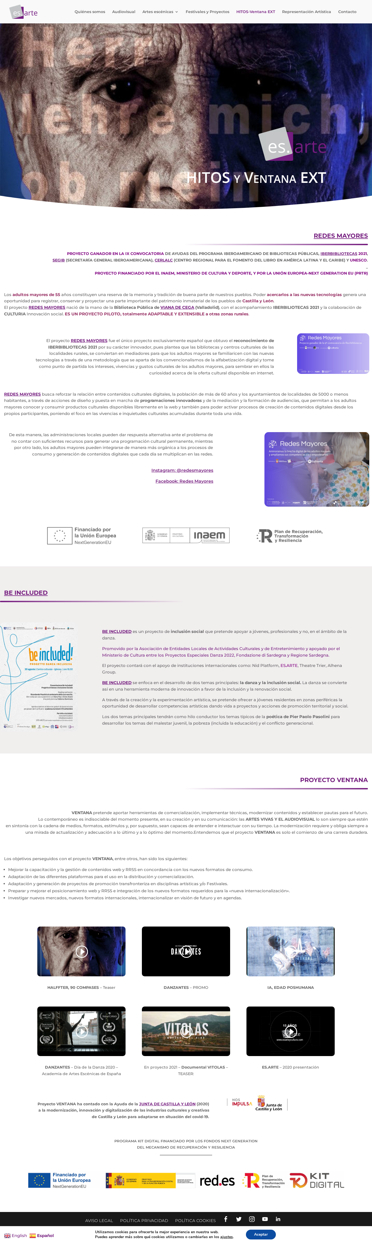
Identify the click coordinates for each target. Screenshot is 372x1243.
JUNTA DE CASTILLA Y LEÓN (167, 1104)
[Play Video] (81, 952)
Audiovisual (123, 12)
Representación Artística (306, 12)
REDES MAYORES (341, 235)
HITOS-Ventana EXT (255, 12)
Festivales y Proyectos (207, 12)
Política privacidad (144, 1220)
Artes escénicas (157, 12)
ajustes (226, 1237)
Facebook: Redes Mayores (184, 481)
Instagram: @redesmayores (182, 470)
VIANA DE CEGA (177, 307)
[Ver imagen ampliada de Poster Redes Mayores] (316, 505)
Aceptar (261, 1234)
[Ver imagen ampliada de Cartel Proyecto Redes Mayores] (333, 372)
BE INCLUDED (26, 592)
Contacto (347, 12)
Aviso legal (99, 1220)
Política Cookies (195, 1220)
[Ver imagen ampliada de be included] (39, 730)
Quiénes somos (90, 12)
